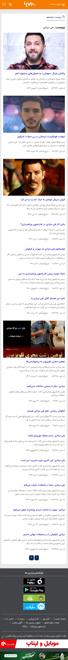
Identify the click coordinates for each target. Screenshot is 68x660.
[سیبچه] (34, 582)
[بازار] (34, 599)
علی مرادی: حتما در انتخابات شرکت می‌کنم (44, 485)
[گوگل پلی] (34, 590)
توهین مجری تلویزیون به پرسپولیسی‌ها (45, 362)
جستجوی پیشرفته (38, 626)
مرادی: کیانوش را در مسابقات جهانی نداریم (44, 534)
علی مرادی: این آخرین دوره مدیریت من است (43, 460)
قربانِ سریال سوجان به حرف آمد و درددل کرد (43, 200)
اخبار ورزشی (34, 619)
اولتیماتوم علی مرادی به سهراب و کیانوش (45, 249)
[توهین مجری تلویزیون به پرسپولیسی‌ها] (34, 339)
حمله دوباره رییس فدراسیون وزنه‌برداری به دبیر (41, 274)
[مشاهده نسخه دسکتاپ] (4, 4)
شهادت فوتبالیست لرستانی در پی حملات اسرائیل (41, 137)
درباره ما (21, 619)
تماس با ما (9, 619)
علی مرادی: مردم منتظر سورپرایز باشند (46, 436)
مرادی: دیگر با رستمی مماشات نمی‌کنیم (46, 386)
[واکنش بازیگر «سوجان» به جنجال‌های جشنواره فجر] (34, 51)
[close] (2, 637)
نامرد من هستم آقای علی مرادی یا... (47, 298)
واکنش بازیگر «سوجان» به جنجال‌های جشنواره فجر (40, 73)
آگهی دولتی (17, 623)
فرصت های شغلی (51, 623)
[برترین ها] (29, 4)
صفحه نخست (60, 619)
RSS (25, 626)
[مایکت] (34, 607)
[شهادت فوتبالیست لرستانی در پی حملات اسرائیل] (34, 114)
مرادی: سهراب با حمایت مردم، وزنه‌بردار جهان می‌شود (39, 510)
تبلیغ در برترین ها (33, 623)
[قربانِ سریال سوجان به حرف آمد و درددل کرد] (34, 177)
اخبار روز (46, 619)
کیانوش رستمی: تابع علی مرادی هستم (46, 411)
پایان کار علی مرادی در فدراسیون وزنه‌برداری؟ (42, 224)
